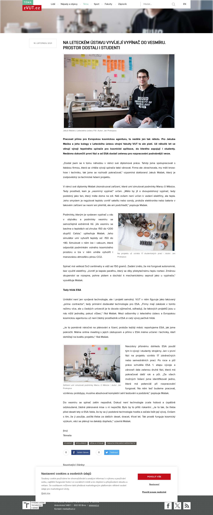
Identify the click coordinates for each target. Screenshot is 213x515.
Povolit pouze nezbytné (154, 492)
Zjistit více (45, 493)
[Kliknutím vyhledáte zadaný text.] (173, 4)
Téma (85, 4)
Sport (96, 4)
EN (184, 4)
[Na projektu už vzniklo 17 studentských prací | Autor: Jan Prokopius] (146, 232)
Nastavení (154, 484)
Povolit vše (154, 477)
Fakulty (108, 4)
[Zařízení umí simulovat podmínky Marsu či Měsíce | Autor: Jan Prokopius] (92, 363)
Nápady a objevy (69, 4)
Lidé (53, 4)
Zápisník (122, 4)
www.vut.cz (94, 505)
